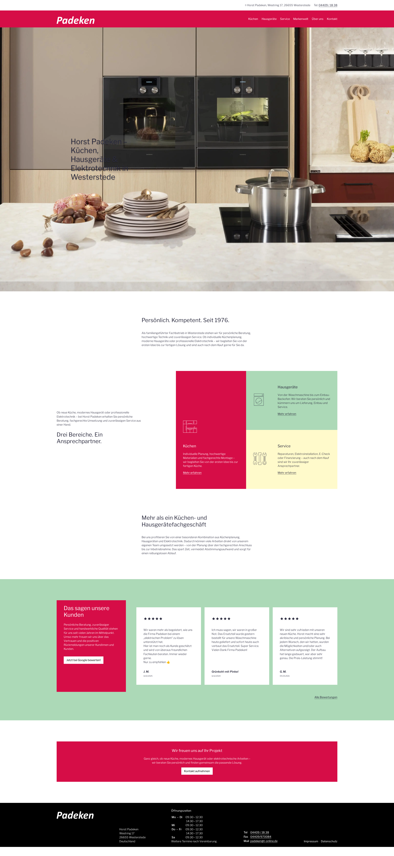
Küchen (253, 18)
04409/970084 (260, 836)
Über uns (317, 18)
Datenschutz (329, 841)
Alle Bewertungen (325, 697)
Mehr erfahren (192, 472)
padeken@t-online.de (263, 841)
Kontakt (332, 18)
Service (285, 18)
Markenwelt (300, 18)
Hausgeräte (269, 18)
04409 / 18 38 (328, 5)
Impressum (311, 841)
